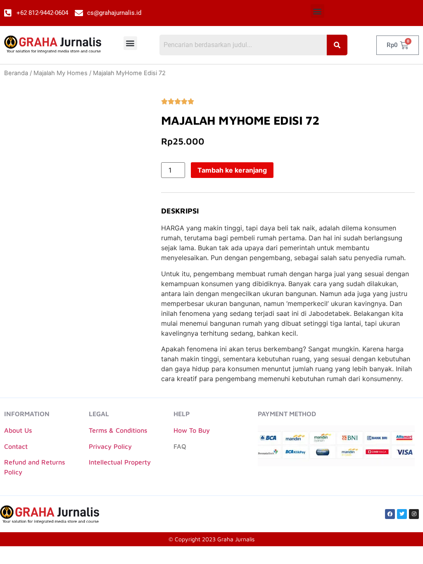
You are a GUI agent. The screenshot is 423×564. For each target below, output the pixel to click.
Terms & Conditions (118, 430)
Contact (16, 446)
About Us (18, 430)
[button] (317, 11)
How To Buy (191, 430)
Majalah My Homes (60, 73)
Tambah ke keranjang (232, 170)
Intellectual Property (120, 462)
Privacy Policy (110, 446)
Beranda (16, 73)
